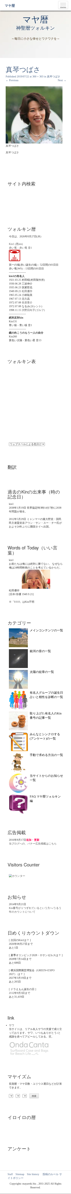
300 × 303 (37, 76)
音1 (30, 247)
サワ (11, 1025)
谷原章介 (27, 302)
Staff (10, 1174)
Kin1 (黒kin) (16, 244)
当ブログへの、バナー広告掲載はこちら (33, 843)
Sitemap (20, 1174)
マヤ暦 (10, 6)
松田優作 (27, 291)
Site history (33, 1174)
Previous (12, 80)
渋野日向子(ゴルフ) (33, 310)
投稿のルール (49, 1174)
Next (62, 80)
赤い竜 (13, 247)
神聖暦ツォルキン (35, 28)
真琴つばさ (53, 76)
